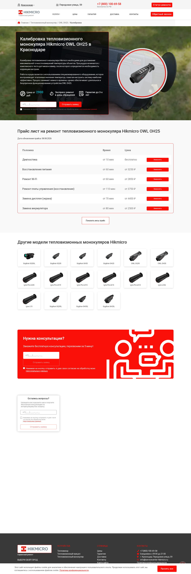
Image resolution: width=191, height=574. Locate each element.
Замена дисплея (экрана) (37, 198)
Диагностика (29, 159)
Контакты (133, 14)
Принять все (167, 569)
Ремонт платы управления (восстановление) (48, 188)
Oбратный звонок (162, 14)
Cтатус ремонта (162, 5)
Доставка (114, 14)
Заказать (158, 160)
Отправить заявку (70, 104)
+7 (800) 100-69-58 (109, 3)
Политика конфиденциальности (74, 570)
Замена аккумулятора (35, 208)
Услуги (55, 14)
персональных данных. (88, 109)
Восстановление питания (37, 169)
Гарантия (92, 14)
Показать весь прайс (95, 220)
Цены (75, 14)
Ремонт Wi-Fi (29, 179)
